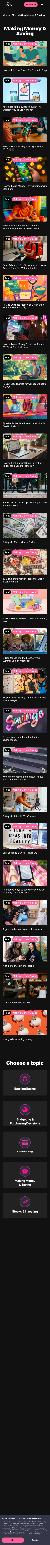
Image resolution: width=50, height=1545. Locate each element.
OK (12, 1540)
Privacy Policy (34, 1534)
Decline (35, 1540)
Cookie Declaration (17, 1532)
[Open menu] (42, 4)
